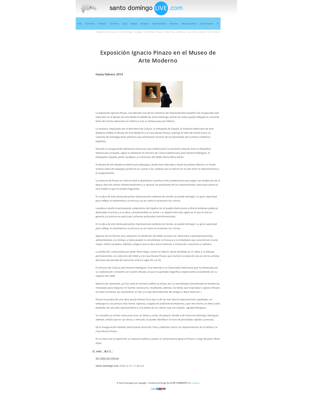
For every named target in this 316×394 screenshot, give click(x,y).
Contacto (195, 382)
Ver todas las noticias (107, 358)
